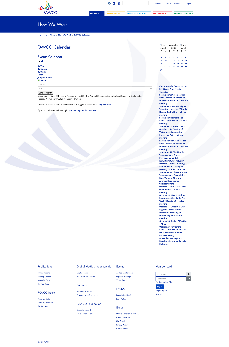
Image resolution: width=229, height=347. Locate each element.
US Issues (158, 13)
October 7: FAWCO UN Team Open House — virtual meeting (172, 189)
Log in (188, 4)
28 (182, 66)
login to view (105, 104)
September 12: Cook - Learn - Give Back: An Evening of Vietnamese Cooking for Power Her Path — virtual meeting (172, 132)
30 (161, 70)
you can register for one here (82, 110)
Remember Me (165, 282)
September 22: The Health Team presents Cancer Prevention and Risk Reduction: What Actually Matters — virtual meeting (172, 158)
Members (112, 13)
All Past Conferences (124, 273)
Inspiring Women (44, 277)
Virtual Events (121, 280)
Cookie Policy (122, 329)
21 (182, 63)
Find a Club (158, 4)
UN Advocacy (135, 13)
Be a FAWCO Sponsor (86, 277)
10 (165, 60)
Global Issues (182, 13)
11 (169, 60)
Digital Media (82, 273)
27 (178, 66)
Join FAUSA (121, 299)
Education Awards (84, 310)
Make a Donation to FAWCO (127, 314)
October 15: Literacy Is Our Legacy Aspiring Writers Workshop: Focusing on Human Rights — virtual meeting (172, 212)
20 (178, 63)
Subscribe (177, 4)
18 (169, 63)
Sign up (159, 294)
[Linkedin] (114, 4)
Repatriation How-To (124, 295)
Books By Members (45, 303)
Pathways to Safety (84, 291)
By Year (41, 66)
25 (169, 66)
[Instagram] (119, 4)
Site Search (120, 321)
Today (40, 74)
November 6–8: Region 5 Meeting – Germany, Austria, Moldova (173, 241)
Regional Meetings (123, 277)
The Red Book (43, 284)
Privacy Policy (122, 325)
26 (173, 66)
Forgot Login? (161, 291)
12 (173, 60)
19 (173, 63)
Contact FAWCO (123, 317)
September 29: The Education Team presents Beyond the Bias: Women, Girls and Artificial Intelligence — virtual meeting (173, 178)
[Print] (42, 61)
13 (178, 60)
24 (165, 66)
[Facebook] (109, 4)
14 (182, 60)
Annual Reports (44, 273)
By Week (42, 72)
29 (186, 66)
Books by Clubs (44, 299)
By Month (42, 69)
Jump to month (45, 77)
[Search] (95, 80)
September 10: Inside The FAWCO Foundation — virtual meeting (173, 120)
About (93, 13)
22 (186, 63)
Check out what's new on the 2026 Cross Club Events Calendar (173, 89)
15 (186, 60)
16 (161, 63)
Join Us (168, 4)
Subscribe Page (44, 280)
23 (161, 66)
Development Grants (85, 314)
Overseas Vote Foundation (87, 295)
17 (165, 63)
